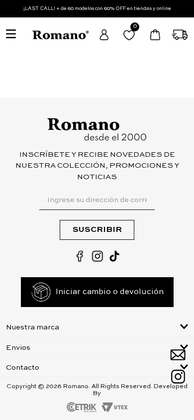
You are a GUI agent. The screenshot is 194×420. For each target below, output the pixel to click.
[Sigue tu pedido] (180, 34)
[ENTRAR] (104, 35)
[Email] (178, 354)
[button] (97, 326)
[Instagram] (178, 376)
